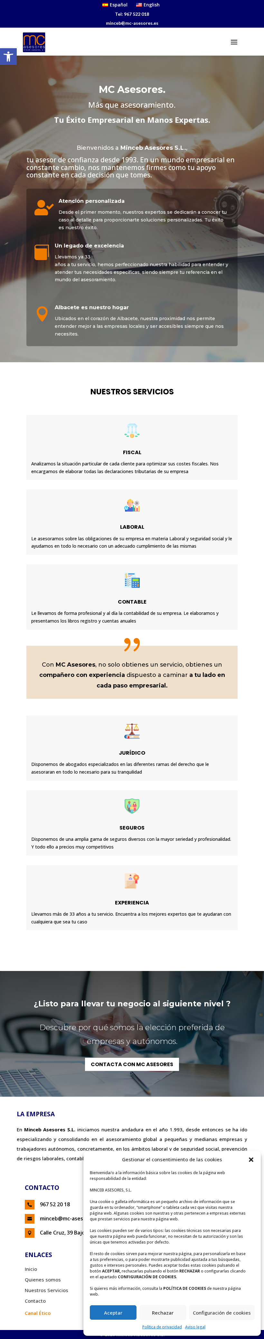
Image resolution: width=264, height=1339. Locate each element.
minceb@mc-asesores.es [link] (70, 1218)
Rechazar (163, 1312)
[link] (8, 56)
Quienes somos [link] (43, 1279)
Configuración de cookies (222, 1312)
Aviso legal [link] (195, 1327)
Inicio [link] (31, 1269)
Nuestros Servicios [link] (46, 1290)
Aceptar (113, 1312)
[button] (251, 1159)
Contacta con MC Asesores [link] (132, 1064)
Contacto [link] (35, 1301)
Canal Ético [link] (38, 1313)
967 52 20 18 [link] (55, 1204)
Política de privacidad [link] (162, 1327)
